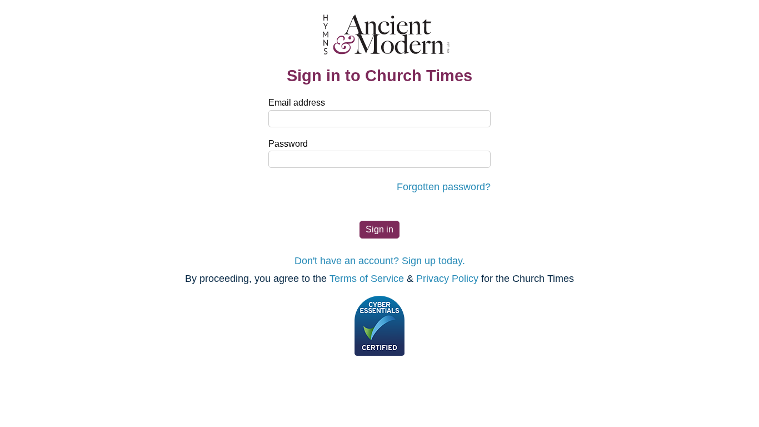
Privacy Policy (447, 278)
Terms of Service (366, 278)
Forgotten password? (444, 186)
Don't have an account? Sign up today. (379, 260)
